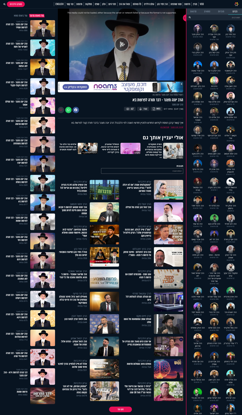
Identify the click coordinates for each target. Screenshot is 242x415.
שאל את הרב (124, 4)
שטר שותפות (176, 4)
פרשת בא (156, 95)
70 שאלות (137, 4)
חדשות (187, 4)
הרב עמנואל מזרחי (141, 293)
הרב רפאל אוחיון (79, 338)
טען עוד (120, 409)
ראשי (181, 95)
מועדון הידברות (16, 4)
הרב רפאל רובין (79, 316)
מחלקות (88, 4)
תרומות (79, 4)
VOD (202, 4)
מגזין (195, 4)
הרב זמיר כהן (162, 4)
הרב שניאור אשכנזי (77, 271)
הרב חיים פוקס (144, 316)
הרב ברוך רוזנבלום (142, 248)
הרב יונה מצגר (167, 95)
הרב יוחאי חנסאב (78, 204)
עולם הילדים (149, 4)
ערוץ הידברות (144, 181)
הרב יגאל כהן (144, 204)
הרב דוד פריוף (80, 293)
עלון (103, 4)
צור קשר (70, 4)
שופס (97, 4)
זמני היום (112, 4)
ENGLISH (59, 4)
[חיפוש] (190, 17)
